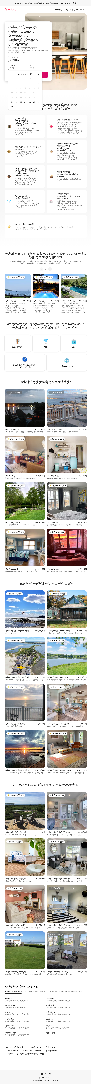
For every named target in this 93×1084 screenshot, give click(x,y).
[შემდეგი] (50, 269)
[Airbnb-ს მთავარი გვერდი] (10, 9)
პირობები (55, 1080)
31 (12, 107)
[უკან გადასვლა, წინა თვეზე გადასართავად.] (12, 74)
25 (16, 102)
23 (38, 97)
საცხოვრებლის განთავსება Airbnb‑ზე (69, 9)
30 (39, 102)
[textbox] (18, 67)
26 (21, 102)
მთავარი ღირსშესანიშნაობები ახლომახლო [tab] (65, 991)
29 (34, 102)
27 (25, 102)
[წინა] (41, 269)
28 (30, 102)
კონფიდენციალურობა (41, 1080)
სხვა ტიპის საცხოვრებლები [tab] (35, 991)
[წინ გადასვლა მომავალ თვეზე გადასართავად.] (38, 74)
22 (34, 97)
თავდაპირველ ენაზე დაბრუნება (65, 3)
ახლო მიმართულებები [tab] (13, 991)
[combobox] (28, 59)
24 (12, 102)
